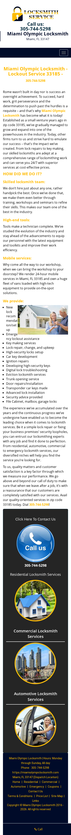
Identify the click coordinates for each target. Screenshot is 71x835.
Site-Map (57, 796)
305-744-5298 (35, 28)
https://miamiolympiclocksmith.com (35, 772)
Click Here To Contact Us (35, 519)
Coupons (53, 786)
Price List (42, 796)
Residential (31, 781)
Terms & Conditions (20, 796)
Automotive (18, 786)
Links (35, 800)
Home (16, 781)
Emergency (37, 786)
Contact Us (35, 791)
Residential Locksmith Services (35, 574)
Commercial (49, 781)
